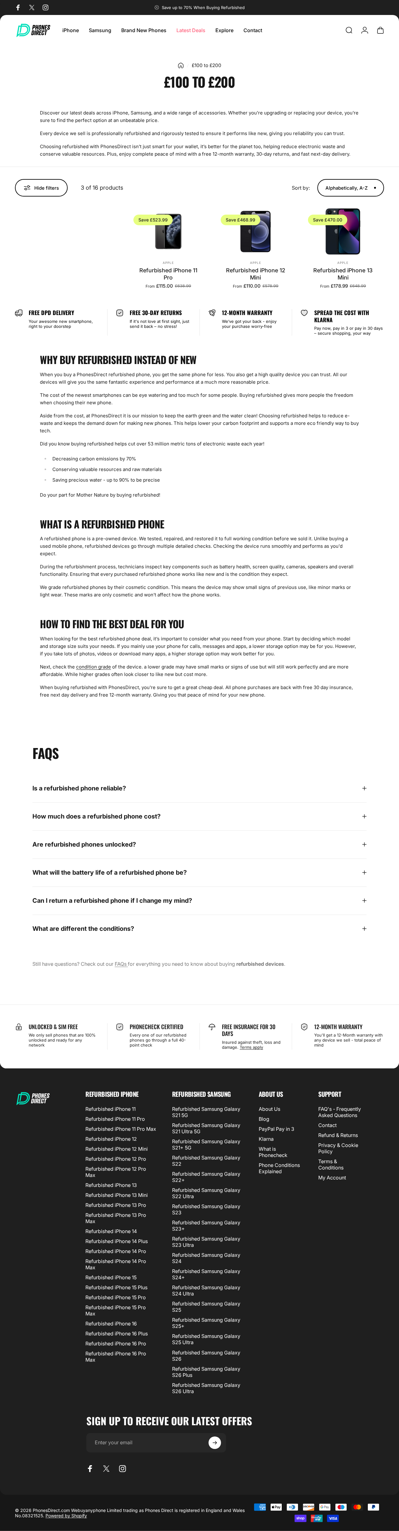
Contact (327, 1125)
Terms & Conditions (331, 1164)
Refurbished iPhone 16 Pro (115, 1343)
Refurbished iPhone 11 (110, 1109)
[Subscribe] (215, 1442)
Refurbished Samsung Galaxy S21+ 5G (206, 1144)
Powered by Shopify (66, 1515)
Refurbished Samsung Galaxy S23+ (206, 1225)
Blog (264, 1119)
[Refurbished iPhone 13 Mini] (343, 231)
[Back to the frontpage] (181, 65)
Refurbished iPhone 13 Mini (343, 274)
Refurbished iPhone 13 (111, 1185)
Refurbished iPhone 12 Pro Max (115, 1172)
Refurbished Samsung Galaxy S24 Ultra (206, 1290)
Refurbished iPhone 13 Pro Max (115, 1218)
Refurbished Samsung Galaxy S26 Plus (206, 1372)
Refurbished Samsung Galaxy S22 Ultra (206, 1193)
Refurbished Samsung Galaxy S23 (206, 1209)
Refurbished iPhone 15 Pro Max (115, 1310)
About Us (269, 1109)
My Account (332, 1177)
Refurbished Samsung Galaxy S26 (206, 1355)
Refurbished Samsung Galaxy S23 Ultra (206, 1242)
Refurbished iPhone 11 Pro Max (120, 1129)
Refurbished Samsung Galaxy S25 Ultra (206, 1339)
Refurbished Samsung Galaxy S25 (206, 1306)
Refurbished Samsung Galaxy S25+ (206, 1323)
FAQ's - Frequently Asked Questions (339, 1112)
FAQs (121, 964)
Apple (168, 263)
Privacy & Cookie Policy (338, 1148)
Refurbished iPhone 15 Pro (115, 1297)
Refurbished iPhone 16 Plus (116, 1333)
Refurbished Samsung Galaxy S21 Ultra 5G (206, 1128)
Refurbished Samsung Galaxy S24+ (206, 1274)
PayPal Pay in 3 (276, 1129)
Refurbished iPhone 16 (111, 1323)
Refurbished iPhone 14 (111, 1231)
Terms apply (251, 1047)
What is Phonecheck (273, 1152)
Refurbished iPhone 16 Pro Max (115, 1356)
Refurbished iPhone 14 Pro (115, 1251)
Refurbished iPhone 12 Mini (255, 274)
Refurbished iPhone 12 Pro (115, 1159)
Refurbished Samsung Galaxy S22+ (206, 1177)
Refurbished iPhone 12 (111, 1139)
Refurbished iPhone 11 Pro (168, 274)
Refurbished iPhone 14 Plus (116, 1241)
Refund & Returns (338, 1135)
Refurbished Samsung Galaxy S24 (206, 1258)
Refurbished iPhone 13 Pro (115, 1205)
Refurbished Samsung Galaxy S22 (206, 1160)
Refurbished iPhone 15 (111, 1277)
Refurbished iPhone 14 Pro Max (115, 1264)
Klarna (266, 1139)
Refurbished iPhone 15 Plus (116, 1287)
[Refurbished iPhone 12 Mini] (255, 231)
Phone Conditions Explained (279, 1168)
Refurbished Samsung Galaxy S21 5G (206, 1112)
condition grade (93, 667)
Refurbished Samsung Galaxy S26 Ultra (206, 1388)
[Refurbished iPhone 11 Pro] (168, 231)
